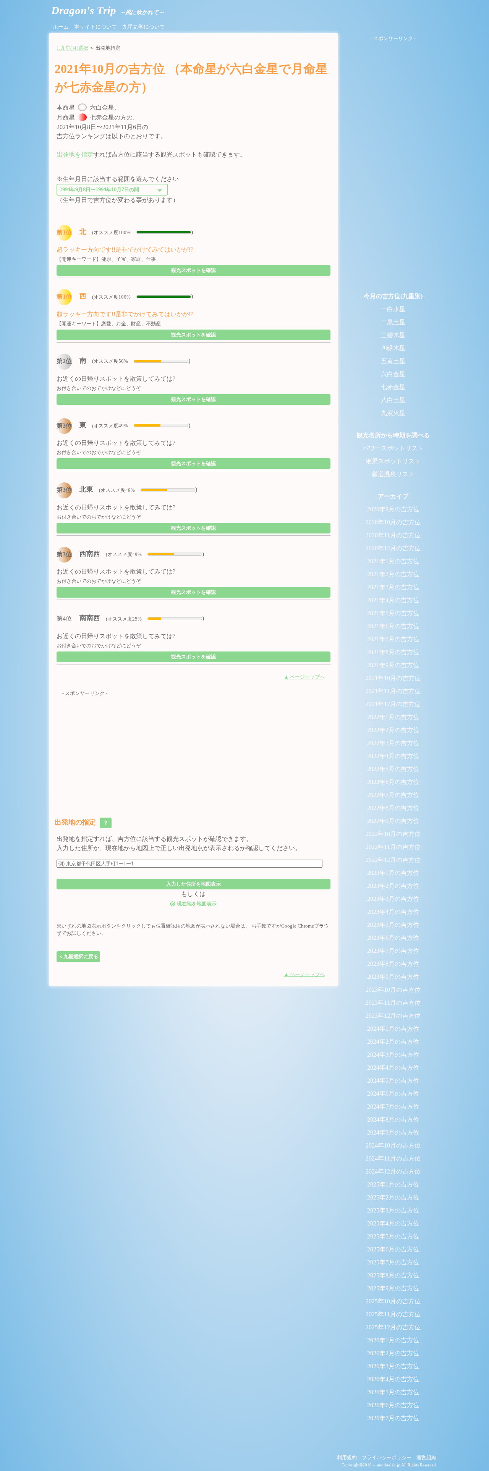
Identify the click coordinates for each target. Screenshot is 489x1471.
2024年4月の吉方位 (393, 1067)
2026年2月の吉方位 (393, 1353)
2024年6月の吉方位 (393, 1093)
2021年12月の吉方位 (393, 704)
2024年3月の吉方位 (393, 1054)
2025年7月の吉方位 (393, 1262)
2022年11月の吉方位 (393, 847)
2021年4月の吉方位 (393, 600)
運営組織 (426, 1457)
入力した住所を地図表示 (193, 884)
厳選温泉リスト (393, 474)
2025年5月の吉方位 (393, 1236)
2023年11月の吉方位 (393, 1002)
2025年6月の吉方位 (393, 1249)
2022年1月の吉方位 (393, 717)
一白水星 (393, 309)
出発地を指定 (75, 154)
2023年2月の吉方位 (393, 886)
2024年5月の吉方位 (393, 1080)
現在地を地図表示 (193, 903)
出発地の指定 (82, 822)
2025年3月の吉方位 (393, 1210)
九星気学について (143, 27)
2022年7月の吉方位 (393, 795)
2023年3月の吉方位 (393, 899)
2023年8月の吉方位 (393, 963)
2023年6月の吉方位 (393, 937)
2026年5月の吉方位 (393, 1392)
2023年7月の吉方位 (393, 950)
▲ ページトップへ (304, 677)
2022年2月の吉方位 (393, 730)
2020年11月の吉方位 (393, 535)
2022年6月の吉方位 (393, 782)
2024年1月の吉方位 (393, 1028)
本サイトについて (95, 27)
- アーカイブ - (393, 496)
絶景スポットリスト (393, 461)
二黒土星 (393, 322)
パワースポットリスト (393, 448)
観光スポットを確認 (193, 270)
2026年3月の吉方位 (393, 1366)
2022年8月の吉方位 (393, 808)
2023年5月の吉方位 (393, 924)
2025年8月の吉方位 (393, 1275)
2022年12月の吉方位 (393, 860)
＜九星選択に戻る (78, 956)
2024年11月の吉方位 (393, 1158)
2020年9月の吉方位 (393, 509)
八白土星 (393, 400)
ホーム (61, 27)
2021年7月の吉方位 (393, 639)
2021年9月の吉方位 (393, 665)
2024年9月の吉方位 (393, 1132)
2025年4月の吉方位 (393, 1223)
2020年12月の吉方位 (393, 548)
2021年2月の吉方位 (393, 574)
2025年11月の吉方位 (393, 1314)
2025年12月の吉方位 (393, 1327)
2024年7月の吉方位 (393, 1106)
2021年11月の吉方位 (393, 691)
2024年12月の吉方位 (393, 1171)
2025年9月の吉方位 (393, 1288)
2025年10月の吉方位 (393, 1301)
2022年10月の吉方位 (393, 834)
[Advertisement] (193, 750)
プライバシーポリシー (386, 1457)
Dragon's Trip (107, 10)
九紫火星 (393, 413)
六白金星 (393, 374)
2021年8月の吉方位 (393, 652)
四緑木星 (393, 348)
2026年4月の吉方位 (393, 1379)
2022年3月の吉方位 (393, 743)
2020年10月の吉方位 (393, 522)
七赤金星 (393, 387)
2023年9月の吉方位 (393, 976)
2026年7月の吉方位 (393, 1418)
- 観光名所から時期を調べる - (393, 435)
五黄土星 (393, 361)
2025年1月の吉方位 (393, 1184)
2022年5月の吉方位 (393, 769)
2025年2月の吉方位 (393, 1197)
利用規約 (347, 1457)
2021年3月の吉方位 (393, 587)
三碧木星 (393, 335)
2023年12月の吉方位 (393, 1015)
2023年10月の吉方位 (393, 989)
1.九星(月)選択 (72, 48)
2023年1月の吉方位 (393, 873)
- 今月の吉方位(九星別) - (393, 296)
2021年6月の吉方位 (393, 626)
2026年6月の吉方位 (393, 1405)
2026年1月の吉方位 (393, 1340)
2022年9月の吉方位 (393, 821)
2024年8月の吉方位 (393, 1119)
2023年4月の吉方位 (393, 911)
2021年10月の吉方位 (393, 678)
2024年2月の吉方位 (393, 1041)
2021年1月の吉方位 (393, 561)
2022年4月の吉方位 (393, 756)
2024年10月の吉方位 (393, 1145)
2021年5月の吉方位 (393, 613)
